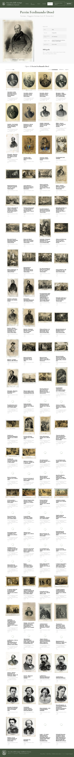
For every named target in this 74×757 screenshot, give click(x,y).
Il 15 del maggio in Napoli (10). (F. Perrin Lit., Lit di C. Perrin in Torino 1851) (45, 210)
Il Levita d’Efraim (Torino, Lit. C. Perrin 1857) (29, 445)
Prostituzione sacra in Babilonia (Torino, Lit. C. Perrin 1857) (12, 413)
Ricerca (50, 3)
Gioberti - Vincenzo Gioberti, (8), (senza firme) (12, 300)
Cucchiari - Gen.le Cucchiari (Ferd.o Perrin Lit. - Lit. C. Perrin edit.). (28, 95)
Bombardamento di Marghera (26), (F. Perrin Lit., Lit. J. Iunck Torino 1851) (61, 331)
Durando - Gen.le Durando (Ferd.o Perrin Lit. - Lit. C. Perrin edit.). (44, 95)
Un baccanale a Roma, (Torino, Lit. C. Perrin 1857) (12, 516)
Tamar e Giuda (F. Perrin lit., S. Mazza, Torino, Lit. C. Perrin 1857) (61, 414)
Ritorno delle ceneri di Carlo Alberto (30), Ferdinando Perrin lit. (29, 392)
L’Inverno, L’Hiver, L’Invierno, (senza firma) (44, 158)
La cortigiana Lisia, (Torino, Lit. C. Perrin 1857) (61, 469)
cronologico (55, 69)
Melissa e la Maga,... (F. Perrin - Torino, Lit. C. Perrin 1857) (29, 470)
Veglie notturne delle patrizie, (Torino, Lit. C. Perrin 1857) (61, 532)
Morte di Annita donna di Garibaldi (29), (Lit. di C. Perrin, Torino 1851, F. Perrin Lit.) (61, 358)
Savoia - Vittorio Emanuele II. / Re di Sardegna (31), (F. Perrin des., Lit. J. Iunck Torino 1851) (12, 330)
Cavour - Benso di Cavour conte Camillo (28, 691)
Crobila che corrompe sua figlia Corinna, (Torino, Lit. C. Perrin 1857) (12, 468)
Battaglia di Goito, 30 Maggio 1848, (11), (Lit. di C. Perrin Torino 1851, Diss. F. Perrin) (61, 210)
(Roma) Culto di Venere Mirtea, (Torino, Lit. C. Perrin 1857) (45, 493)
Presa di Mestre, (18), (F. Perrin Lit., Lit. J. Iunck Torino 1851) (61, 270)
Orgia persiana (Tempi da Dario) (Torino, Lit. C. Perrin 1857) (29, 413)
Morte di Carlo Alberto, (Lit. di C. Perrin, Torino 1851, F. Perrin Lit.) (45, 359)
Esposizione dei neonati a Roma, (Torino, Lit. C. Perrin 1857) (61, 548)
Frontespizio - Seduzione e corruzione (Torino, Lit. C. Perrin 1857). (61, 389)
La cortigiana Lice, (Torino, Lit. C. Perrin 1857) (45, 564)
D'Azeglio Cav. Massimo (27, 755)
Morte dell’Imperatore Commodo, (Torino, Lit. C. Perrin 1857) (28, 580)
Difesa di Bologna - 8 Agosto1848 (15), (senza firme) (12, 270)
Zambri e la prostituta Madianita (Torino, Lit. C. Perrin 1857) (12, 445)
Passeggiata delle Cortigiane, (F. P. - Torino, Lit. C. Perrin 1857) (12, 549)
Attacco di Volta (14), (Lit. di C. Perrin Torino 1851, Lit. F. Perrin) (61, 241)
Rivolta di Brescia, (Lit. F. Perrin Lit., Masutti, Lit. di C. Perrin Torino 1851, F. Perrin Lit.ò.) (45, 391)
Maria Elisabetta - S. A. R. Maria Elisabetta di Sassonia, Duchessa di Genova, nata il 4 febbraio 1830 (61, 723)
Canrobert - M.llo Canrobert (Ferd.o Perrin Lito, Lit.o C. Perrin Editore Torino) (12, 94)
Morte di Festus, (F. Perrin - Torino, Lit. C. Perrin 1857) (45, 549)
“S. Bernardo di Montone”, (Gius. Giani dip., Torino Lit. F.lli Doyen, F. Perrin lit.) (45, 641)
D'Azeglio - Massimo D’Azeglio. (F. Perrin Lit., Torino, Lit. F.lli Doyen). (12, 156)
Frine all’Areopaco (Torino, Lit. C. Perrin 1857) (45, 445)
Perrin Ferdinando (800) (37, 12)
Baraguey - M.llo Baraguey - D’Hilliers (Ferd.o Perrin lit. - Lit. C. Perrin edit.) (61, 95)
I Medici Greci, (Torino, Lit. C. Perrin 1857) (29, 548)
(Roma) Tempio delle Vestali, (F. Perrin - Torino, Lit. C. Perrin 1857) (29, 517)
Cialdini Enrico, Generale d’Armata (60, 692)
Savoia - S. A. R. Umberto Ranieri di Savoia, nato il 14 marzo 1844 (12, 754)
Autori (38, 3)
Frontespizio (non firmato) (60, 158)
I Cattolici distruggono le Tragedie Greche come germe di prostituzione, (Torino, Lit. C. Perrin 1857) (12, 638)
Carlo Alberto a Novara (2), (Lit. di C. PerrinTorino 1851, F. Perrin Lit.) (29, 187)
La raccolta (32, 4)
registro (66, 69)
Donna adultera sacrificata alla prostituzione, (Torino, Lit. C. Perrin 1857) (45, 517)
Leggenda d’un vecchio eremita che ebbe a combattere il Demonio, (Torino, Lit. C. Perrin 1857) (29, 606)
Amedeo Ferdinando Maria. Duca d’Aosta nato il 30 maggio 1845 (12, 724)
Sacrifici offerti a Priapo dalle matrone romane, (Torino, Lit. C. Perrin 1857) (61, 492)
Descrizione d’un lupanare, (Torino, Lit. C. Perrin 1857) (11, 532)
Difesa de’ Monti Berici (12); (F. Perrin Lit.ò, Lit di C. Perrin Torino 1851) (28, 241)
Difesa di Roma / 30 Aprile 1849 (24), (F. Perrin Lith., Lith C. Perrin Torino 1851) (45, 331)
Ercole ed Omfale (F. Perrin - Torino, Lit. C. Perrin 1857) (29, 494)
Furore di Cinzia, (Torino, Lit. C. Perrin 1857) (61, 564)
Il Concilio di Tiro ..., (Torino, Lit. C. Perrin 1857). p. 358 (45, 607)
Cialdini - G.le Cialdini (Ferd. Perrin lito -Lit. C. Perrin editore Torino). (12, 126)
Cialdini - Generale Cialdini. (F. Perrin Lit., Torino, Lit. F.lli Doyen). (45, 125)
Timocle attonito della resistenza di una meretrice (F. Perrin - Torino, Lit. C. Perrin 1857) (61, 445)
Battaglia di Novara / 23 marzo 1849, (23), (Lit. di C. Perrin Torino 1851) (61, 299)
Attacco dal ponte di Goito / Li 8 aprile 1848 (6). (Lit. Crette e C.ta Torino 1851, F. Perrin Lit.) (12, 210)
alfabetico (61, 69)
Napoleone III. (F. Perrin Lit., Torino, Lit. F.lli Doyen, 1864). (61, 657)
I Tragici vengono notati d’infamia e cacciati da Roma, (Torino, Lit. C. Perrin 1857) (61, 606)
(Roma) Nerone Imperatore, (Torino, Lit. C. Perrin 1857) (12, 581)
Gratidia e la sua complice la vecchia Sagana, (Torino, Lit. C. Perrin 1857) (12, 564)
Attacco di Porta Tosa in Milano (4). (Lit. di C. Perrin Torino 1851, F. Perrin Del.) (45, 186)
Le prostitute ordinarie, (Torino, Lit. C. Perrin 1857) (28, 532)
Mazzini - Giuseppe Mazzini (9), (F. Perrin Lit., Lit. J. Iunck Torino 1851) (29, 331)
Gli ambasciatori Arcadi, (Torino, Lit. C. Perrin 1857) (45, 469)
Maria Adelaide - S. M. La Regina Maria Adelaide (45, 724)
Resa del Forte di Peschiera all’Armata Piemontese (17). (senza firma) (12, 241)
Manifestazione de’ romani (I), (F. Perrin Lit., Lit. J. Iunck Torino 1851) (12, 187)
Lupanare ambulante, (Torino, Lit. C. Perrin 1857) (45, 532)
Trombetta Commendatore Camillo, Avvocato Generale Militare (28, 724)
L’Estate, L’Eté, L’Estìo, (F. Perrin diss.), (28, 158)
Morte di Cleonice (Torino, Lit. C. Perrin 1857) (12, 493)
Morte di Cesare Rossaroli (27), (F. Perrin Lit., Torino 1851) (28, 359)
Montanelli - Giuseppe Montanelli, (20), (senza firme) (29, 300)
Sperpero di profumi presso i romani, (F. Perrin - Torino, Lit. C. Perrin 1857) (29, 565)
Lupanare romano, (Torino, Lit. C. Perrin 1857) (61, 516)
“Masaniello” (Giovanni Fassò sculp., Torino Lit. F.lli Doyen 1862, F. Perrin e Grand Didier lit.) (29, 656)
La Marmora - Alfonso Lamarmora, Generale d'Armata (45, 691)
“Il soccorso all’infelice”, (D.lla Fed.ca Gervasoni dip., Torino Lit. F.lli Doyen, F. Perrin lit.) (61, 641)
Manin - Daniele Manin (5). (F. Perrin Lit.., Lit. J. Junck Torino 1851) (60, 187)
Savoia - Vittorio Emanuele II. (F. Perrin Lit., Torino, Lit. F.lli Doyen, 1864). (12, 689)
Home (27, 3)
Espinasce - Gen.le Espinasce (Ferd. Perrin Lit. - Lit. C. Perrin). (28, 126)
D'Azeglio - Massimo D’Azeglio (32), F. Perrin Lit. (12, 392)
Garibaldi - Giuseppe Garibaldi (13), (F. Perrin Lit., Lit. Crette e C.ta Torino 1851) (45, 241)
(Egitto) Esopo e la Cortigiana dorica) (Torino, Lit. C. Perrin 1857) (45, 413)
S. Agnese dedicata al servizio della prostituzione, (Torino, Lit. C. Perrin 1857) (12, 606)
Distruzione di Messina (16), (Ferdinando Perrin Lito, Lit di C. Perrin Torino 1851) (28, 269)
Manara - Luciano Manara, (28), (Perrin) (12, 360)
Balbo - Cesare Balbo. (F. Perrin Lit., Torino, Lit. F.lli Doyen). (61, 125)
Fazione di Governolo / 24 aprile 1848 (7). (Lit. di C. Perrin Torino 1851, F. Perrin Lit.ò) (29, 210)
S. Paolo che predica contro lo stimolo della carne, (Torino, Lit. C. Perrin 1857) (61, 580)
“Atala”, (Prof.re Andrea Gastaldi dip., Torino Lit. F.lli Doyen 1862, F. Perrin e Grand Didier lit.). (45, 656)
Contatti (44, 3)
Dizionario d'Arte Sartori (58, 4)
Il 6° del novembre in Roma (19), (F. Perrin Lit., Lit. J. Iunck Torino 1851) (45, 270)
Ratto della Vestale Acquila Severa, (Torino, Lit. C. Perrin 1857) (45, 580)
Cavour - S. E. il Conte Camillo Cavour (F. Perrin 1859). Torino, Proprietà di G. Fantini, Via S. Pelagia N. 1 (29, 640)
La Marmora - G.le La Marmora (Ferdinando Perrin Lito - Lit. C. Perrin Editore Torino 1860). (12, 657)
